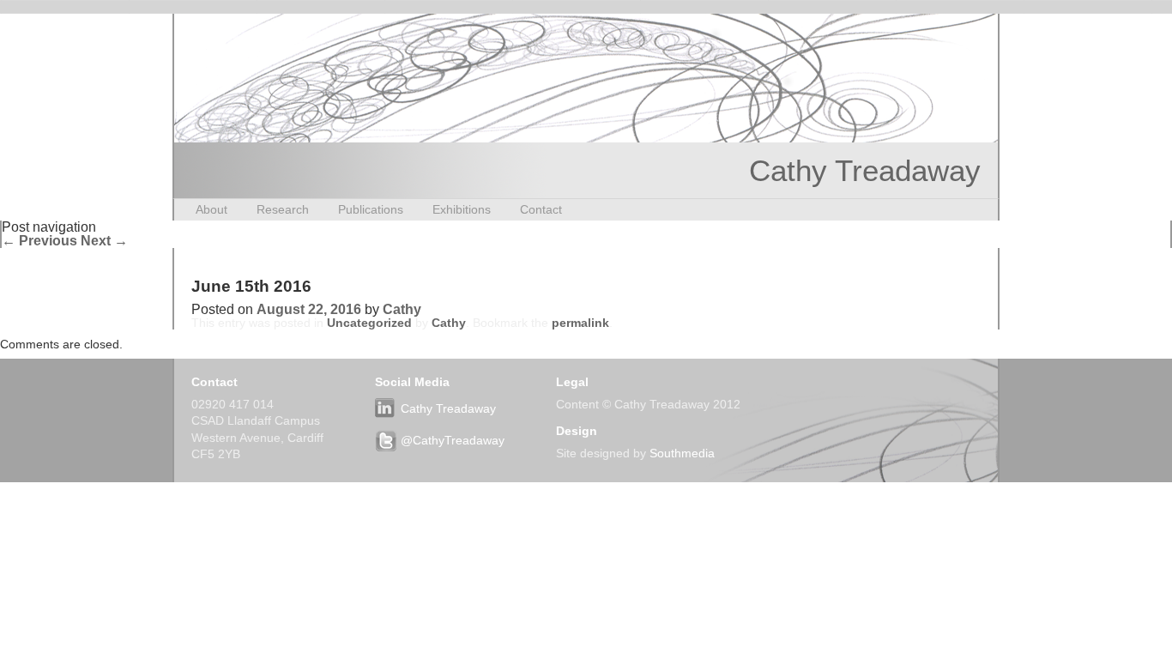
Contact (541, 209)
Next (104, 240)
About (211, 209)
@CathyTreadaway (452, 440)
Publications (370, 209)
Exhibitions (461, 209)
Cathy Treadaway (865, 170)
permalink (580, 323)
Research (283, 209)
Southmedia (682, 453)
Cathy (402, 309)
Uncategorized (369, 323)
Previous (39, 240)
